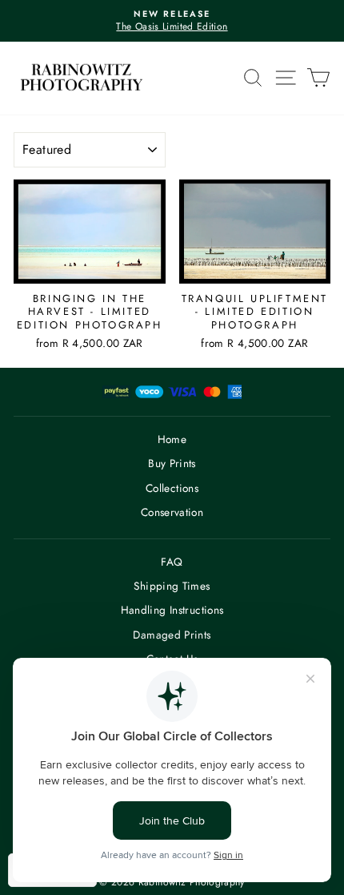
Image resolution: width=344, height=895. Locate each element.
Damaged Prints (171, 635)
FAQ (171, 562)
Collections (172, 488)
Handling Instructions (172, 610)
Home (172, 439)
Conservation (172, 512)
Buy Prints (172, 463)
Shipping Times (172, 586)
